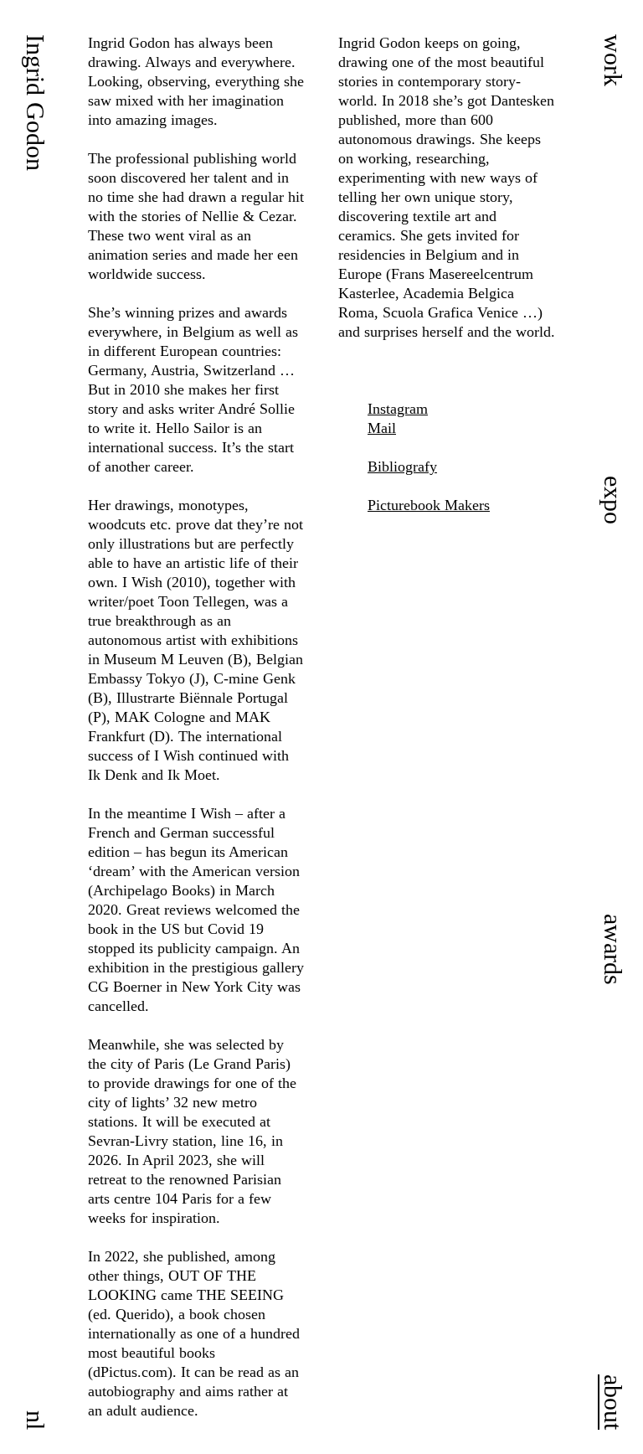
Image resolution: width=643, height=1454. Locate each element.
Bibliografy (402, 466)
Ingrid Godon (35, 102)
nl (35, 1420)
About (613, 1402)
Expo (613, 500)
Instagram (398, 408)
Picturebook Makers (429, 505)
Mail (382, 428)
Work (613, 60)
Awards (613, 949)
